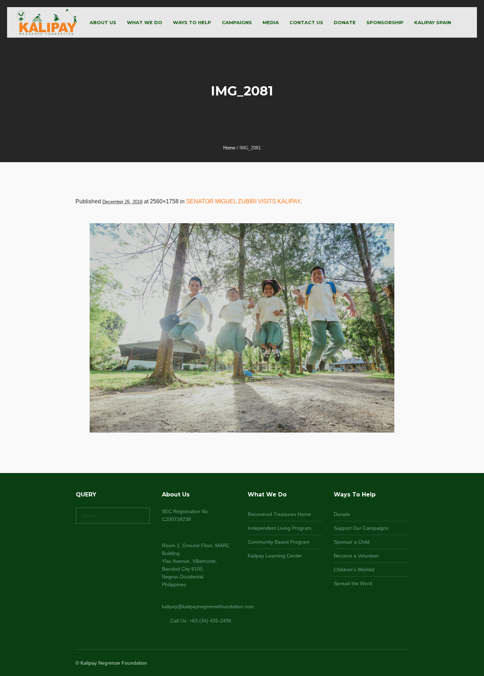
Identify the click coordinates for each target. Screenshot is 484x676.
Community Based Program (279, 542)
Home (229, 147)
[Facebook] (378, 663)
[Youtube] (403, 663)
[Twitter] (395, 663)
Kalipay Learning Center (275, 556)
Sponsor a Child (352, 542)
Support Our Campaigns (361, 528)
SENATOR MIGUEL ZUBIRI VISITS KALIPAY (243, 201)
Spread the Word (353, 583)
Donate (342, 514)
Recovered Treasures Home (279, 514)
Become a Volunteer (356, 556)
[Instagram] (386, 663)
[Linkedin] (369, 663)
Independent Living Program (279, 528)
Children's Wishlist (354, 569)
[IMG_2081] (242, 328)
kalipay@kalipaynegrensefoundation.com (208, 606)
